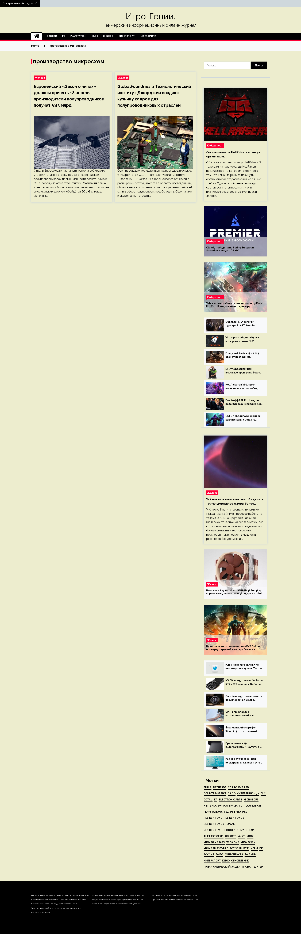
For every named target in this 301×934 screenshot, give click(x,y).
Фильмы (250, 854)
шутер (258, 866)
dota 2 (208, 799)
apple (207, 787)
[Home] (36, 36)
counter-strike (215, 793)
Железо (108, 36)
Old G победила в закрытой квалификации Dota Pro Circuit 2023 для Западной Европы (243, 418)
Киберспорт (127, 36)
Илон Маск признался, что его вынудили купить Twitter (243, 666)
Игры (254, 848)
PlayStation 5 (213, 811)
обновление (240, 860)
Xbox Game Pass (214, 842)
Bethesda (219, 787)
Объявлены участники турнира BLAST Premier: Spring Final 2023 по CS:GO (242, 323)
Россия (209, 854)
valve (241, 836)
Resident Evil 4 (234, 817)
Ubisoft (230, 836)
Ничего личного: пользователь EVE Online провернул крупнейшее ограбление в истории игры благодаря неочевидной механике (233, 648)
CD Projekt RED (238, 787)
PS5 (244, 811)
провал (247, 866)
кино (226, 860)
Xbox (95, 36)
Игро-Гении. (150, 16)
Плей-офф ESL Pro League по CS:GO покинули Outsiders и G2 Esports (243, 402)
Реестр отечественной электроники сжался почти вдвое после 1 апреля (243, 761)
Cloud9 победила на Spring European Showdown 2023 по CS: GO (230, 249)
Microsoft (251, 799)
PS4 (226, 811)
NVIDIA (233, 805)
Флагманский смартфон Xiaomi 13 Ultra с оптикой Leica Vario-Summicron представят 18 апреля (241, 729)
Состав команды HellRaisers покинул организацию (233, 154)
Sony (240, 830)
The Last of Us (213, 836)
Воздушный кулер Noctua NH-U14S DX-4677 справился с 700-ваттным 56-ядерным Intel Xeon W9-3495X (234, 592)
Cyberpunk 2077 (248, 793)
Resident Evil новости (219, 830)
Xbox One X (248, 842)
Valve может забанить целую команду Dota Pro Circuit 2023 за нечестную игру (234, 305)
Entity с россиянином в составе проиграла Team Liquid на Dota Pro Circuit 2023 (242, 371)
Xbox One (232, 842)
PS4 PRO (235, 811)
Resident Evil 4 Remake (219, 824)
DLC (263, 793)
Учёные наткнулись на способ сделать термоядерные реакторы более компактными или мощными (234, 502)
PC (63, 36)
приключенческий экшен (222, 866)
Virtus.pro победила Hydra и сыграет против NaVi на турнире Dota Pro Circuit (242, 339)
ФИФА (219, 854)
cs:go (232, 793)
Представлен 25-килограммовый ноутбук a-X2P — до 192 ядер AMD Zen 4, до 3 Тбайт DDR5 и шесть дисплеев (242, 745)
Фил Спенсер (234, 854)
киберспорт (212, 860)
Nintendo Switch (216, 805)
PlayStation (78, 36)
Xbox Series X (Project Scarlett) (226, 848)
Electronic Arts (230, 799)
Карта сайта (148, 36)
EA (215, 799)
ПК (261, 848)
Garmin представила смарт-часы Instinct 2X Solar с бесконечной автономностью (243, 698)
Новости (51, 36)
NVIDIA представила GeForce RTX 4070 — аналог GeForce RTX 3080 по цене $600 (244, 682)
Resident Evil (213, 817)
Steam (250, 830)
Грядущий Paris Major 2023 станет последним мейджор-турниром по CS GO (242, 355)
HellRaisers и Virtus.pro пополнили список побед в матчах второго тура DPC (242, 386)
